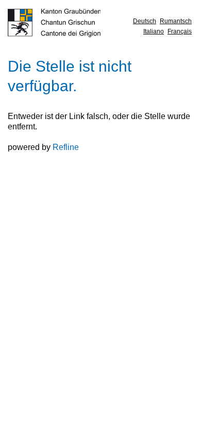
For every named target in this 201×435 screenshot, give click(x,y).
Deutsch (144, 21)
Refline (66, 147)
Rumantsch (176, 21)
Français (179, 31)
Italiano (153, 31)
